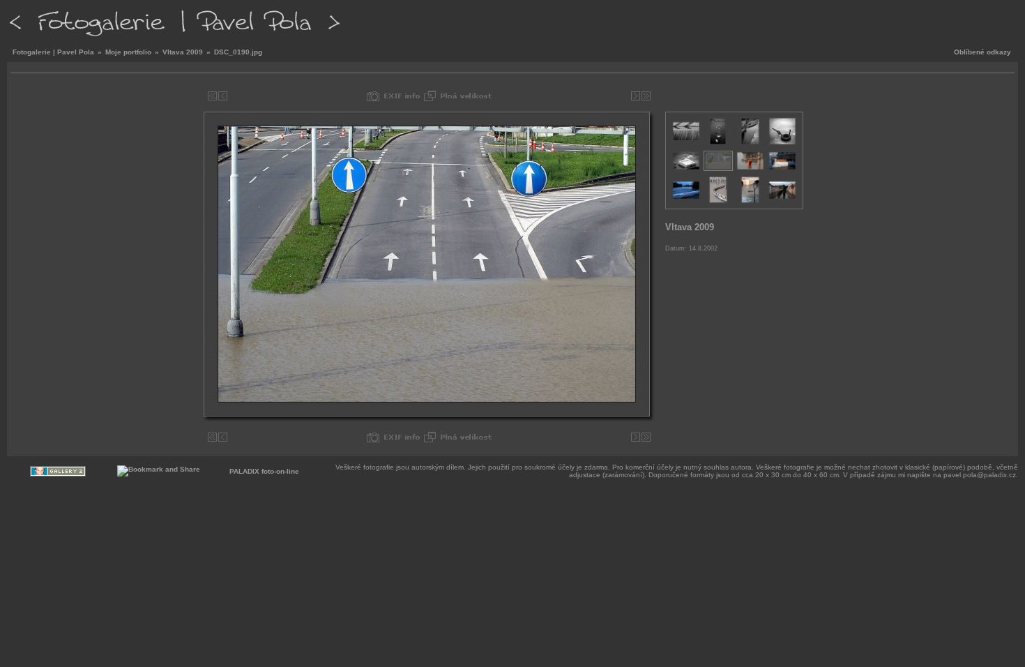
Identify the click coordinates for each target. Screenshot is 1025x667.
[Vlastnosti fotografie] (393, 96)
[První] (212, 96)
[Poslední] (646, 96)
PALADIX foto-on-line (264, 471)
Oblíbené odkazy (982, 52)
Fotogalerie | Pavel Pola (53, 52)
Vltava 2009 (182, 52)
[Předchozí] (223, 96)
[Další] (635, 96)
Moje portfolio (128, 52)
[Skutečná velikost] (458, 96)
